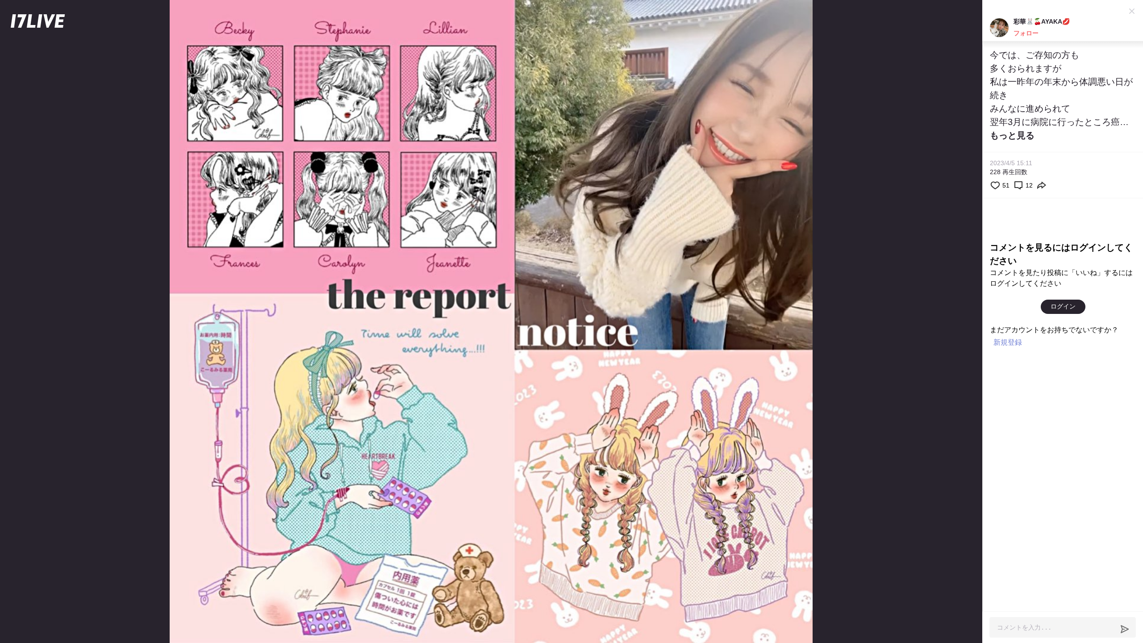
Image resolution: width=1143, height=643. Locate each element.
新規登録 (1007, 342)
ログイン (1063, 306)
